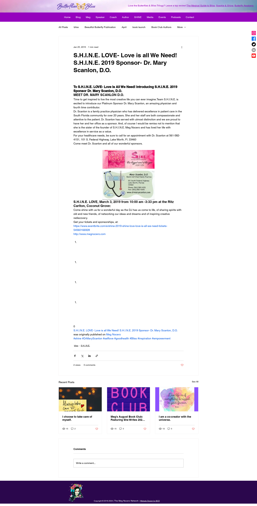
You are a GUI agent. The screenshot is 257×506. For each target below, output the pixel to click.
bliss (76, 27)
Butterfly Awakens (244, 5)
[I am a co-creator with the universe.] (176, 399)
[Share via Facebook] (74, 355)
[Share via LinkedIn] (89, 355)
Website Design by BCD (150, 501)
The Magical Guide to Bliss (201, 5)
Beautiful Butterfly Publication (100, 27)
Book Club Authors (161, 27)
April (124, 27)
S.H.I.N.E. (85, 345)
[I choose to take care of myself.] (80, 399)
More (180, 27)
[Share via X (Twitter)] (82, 355)
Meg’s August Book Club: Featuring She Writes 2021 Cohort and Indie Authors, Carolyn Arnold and (127, 418)
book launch (139, 27)
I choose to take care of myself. (77, 418)
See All (195, 381)
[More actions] (182, 47)
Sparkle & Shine (224, 5)
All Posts (63, 27)
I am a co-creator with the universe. (175, 418)
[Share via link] (96, 355)
